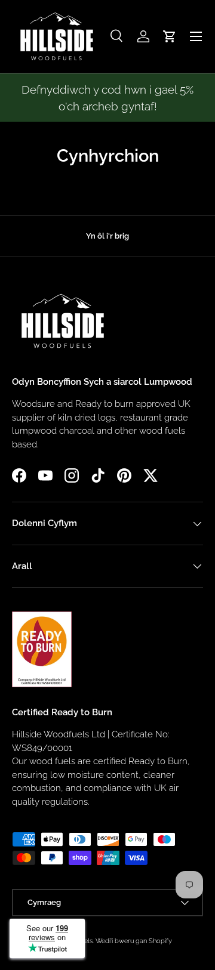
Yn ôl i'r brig (107, 235)
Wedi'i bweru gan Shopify (134, 941)
